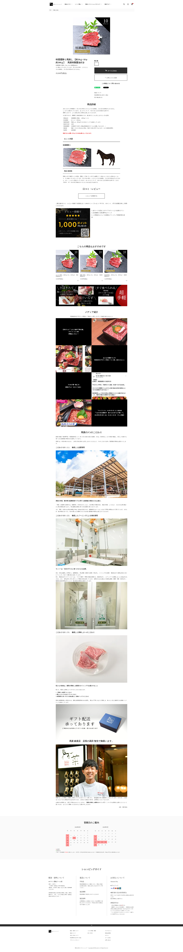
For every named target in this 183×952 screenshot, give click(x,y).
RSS (88, 933)
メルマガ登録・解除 (92, 930)
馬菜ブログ (107, 4)
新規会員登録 (108, 933)
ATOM (91, 933)
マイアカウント (108, 930)
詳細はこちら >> (74, 334)
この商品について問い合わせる (111, 83)
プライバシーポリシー (74, 940)
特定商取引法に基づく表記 (101, 95)
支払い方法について (74, 935)
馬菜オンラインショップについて (92, 4)
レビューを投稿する (91, 196)
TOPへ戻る (91, 925)
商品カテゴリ (68, 4)
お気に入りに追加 (112, 78)
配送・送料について (74, 930)
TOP (50, 10)
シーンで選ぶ (78, 4)
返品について (97, 92)
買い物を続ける (98, 97)
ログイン (107, 935)
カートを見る (108, 937)
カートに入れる (112, 71)
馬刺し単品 (55, 10)
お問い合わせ (108, 940)
